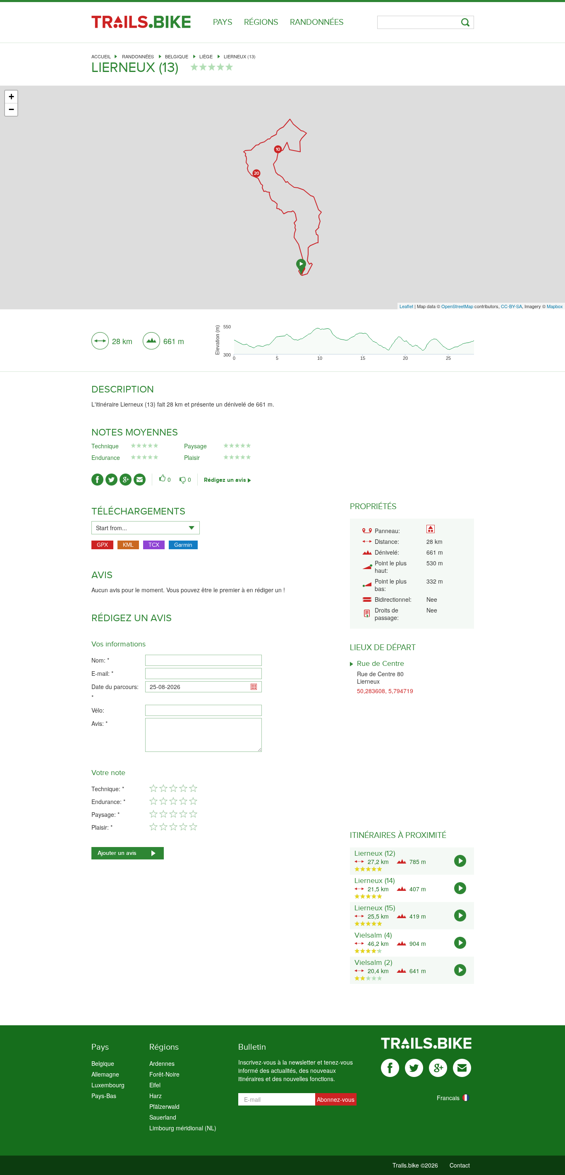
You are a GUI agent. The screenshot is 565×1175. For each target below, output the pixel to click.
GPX (102, 545)
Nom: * (100, 660)
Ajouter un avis (117, 853)
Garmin (183, 545)
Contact (460, 1165)
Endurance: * (108, 801)
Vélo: (97, 710)
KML (128, 545)
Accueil (101, 56)
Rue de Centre (380, 663)
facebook (390, 1068)
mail (462, 1068)
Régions (261, 22)
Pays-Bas (103, 1095)
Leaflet (406, 306)
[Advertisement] (282, 241)
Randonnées (317, 22)
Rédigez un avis (225, 479)
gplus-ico (126, 480)
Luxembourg (107, 1085)
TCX (153, 545)
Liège (206, 56)
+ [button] (11, 96)
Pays (222, 22)
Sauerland (162, 1117)
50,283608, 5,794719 (385, 691)
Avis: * (99, 723)
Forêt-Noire (164, 1074)
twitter (414, 1068)
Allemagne (105, 1074)
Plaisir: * (102, 827)
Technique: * (107, 789)
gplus (438, 1068)
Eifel (154, 1085)
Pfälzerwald (164, 1106)
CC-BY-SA (511, 306)
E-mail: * (102, 673)
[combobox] (145, 527)
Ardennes (162, 1063)
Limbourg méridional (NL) (182, 1128)
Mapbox (555, 306)
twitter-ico (111, 480)
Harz (155, 1095)
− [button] (11, 109)
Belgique (176, 56)
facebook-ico (97, 480)
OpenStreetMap (457, 306)
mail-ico (140, 480)
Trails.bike (141, 22)
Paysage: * (105, 814)
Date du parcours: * (115, 691)
